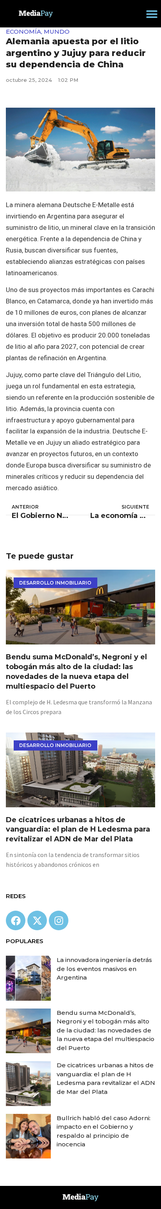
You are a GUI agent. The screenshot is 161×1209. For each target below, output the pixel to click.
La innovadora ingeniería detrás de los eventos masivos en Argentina (104, 968)
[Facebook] (15, 920)
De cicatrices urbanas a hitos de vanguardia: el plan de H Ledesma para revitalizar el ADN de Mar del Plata (78, 830)
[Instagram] (58, 920)
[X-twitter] (37, 920)
